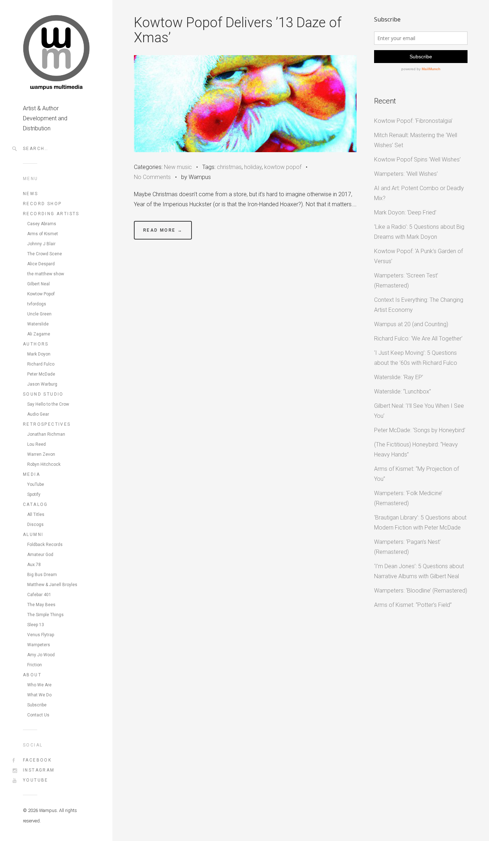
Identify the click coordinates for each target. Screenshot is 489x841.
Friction (34, 664)
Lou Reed (36, 444)
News (30, 193)
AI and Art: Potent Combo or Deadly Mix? (419, 193)
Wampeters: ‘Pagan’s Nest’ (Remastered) (407, 546)
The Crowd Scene (44, 253)
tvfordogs (36, 303)
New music (178, 167)
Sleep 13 (35, 624)
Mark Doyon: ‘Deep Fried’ (405, 212)
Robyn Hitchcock (43, 464)
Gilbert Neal (38, 283)
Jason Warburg (42, 384)
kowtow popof (282, 167)
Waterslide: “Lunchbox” (402, 391)
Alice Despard (41, 263)
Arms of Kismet (42, 233)
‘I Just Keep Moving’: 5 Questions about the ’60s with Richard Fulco (415, 357)
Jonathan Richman (46, 434)
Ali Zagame (38, 334)
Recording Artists (51, 213)
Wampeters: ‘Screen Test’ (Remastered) (406, 280)
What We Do (39, 694)
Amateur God (40, 554)
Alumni (33, 534)
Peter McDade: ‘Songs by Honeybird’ (419, 430)
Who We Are (39, 684)
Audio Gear (38, 414)
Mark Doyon (38, 354)
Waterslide (38, 324)
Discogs (35, 524)
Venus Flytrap (40, 634)
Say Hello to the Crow (48, 404)
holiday (253, 167)
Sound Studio (43, 394)
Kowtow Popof (41, 293)
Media (31, 474)
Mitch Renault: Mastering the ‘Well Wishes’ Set (415, 140)
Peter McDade (41, 374)
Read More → (163, 230)
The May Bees (41, 604)
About (32, 674)
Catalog (35, 504)
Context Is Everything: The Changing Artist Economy (418, 304)
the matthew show (45, 273)
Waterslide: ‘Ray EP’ (398, 377)
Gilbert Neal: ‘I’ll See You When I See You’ (419, 410)
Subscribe (37, 704)
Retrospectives (47, 424)
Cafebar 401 (39, 594)
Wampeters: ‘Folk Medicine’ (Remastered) (408, 498)
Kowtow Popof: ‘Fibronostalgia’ (413, 120)
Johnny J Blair (41, 243)
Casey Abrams (41, 223)
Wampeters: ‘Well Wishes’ (406, 173)
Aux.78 (34, 564)
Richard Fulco (40, 364)
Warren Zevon (41, 454)
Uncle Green (39, 313)
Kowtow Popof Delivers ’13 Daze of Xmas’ (238, 30)
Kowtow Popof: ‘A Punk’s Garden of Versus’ (418, 256)
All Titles (35, 514)
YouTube (35, 484)
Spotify (33, 494)
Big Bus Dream (42, 574)
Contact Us (38, 714)
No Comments (152, 177)
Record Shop (42, 203)
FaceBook (37, 760)
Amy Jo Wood (41, 654)
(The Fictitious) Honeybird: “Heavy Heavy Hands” (416, 449)
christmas (229, 167)
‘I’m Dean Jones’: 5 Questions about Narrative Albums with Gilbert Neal (419, 571)
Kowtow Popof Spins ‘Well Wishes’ (417, 159)
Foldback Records (45, 544)
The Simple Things (45, 614)
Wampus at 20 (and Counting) (411, 324)
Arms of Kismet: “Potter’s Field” (413, 604)
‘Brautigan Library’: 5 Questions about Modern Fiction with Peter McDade (420, 522)
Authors (36, 344)
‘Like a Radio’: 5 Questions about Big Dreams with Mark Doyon (419, 231)
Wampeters (38, 644)
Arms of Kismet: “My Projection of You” (416, 473)
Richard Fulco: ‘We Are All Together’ (418, 338)
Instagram (39, 770)
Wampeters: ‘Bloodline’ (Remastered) (420, 590)
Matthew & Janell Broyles (52, 584)
